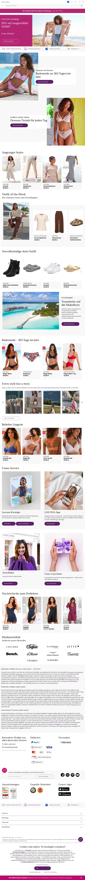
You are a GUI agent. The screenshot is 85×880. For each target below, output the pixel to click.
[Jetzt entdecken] (19, 76)
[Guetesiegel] (40, 790)
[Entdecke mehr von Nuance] (73, 653)
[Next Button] (82, 402)
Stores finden (8, 583)
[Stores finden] (21, 551)
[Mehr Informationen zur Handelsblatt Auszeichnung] (13, 793)
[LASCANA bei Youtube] (77, 775)
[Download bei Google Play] (65, 794)
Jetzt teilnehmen (69, 324)
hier (59, 860)
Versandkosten (18, 837)
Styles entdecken (23, 524)
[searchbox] (42, 5)
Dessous (71, 672)
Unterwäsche (78, 672)
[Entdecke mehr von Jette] (73, 647)
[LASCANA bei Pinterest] (72, 775)
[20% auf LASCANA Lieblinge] (58, 30)
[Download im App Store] (64, 789)
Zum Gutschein (51, 583)
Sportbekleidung (62, 678)
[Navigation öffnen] (2, 5)
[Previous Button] (3, 402)
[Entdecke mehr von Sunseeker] (52, 646)
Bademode (42, 690)
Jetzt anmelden (43, 776)
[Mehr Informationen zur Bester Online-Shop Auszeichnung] (5, 793)
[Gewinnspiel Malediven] (30, 310)
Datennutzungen (19, 852)
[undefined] (80, 173)
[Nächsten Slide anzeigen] (81, 207)
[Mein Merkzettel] (79, 2)
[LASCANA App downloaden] (63, 490)
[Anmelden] (76, 2)
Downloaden (51, 524)
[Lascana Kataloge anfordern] (21, 490)
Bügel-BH (69, 721)
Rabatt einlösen (8, 41)
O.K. (37, 868)
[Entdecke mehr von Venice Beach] (52, 654)
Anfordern (7, 524)
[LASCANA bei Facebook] (62, 775)
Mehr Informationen (50, 872)
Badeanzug (19, 674)
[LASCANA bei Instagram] (67, 775)
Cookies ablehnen (27, 862)
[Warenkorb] (83, 2)
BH (33, 680)
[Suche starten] (82, 5)
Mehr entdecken (9, 418)
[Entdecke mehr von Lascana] (12, 647)
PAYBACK (68, 4)
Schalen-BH (62, 721)
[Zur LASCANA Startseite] (5, 2)
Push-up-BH (54, 721)
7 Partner (28, 850)
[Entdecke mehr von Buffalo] (32, 646)
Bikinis (48, 690)
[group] (14, 402)
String (40, 724)
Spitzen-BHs (67, 726)
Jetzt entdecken (43, 82)
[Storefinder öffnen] (72, 2)
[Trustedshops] (33, 790)
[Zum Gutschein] (63, 552)
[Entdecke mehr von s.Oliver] (32, 654)
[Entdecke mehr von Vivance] (32, 660)
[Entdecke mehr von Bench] (12, 654)
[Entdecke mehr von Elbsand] (52, 660)
